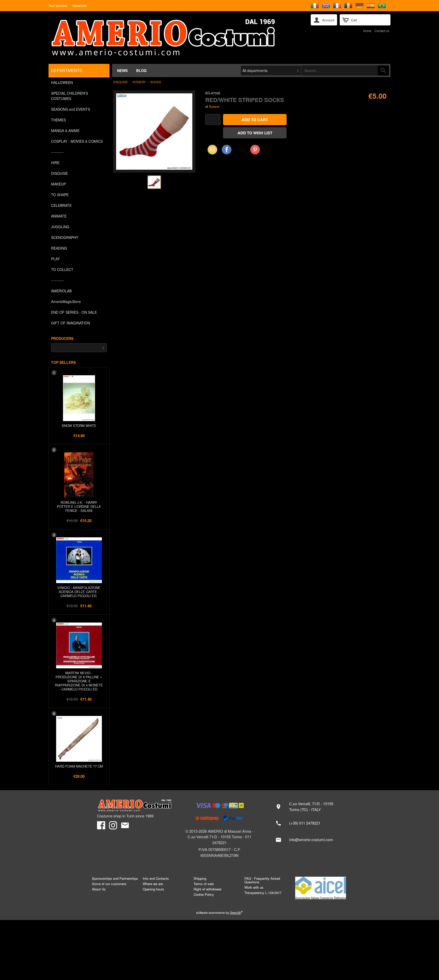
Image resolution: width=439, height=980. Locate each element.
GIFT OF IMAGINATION (70, 322)
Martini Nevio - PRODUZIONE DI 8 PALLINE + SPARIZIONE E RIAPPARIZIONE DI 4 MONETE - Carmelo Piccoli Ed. (79, 680)
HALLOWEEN (62, 82)
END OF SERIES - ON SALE (74, 312)
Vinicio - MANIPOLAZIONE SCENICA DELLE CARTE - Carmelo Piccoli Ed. (78, 591)
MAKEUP (58, 183)
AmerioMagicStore (66, 301)
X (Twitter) (240, 151)
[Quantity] (213, 119)
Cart (354, 20)
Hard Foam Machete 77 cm (79, 766)
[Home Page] (176, 37)
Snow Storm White (79, 425)
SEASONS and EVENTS (70, 109)
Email (211, 149)
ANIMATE (59, 216)
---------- (57, 151)
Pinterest (255, 149)
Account (328, 20)
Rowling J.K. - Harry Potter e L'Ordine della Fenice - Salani (79, 506)
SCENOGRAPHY (64, 237)
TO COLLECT (62, 269)
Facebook (226, 149)
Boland (214, 106)
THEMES (58, 119)
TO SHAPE (60, 194)
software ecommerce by (219, 912)
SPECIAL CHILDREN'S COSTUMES (69, 96)
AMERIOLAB (61, 290)
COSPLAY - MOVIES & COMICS (77, 141)
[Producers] (79, 347)
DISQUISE (59, 173)
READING (59, 248)
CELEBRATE (61, 205)
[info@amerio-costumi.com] (307, 839)
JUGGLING (60, 226)
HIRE (55, 162)
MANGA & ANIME (65, 130)
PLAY (55, 258)
